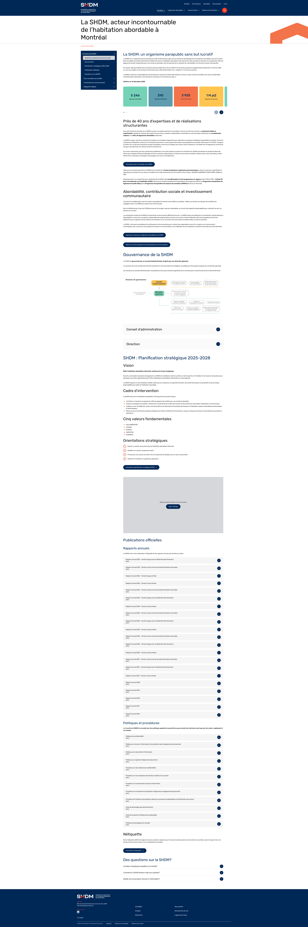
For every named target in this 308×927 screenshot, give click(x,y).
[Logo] (89, 8)
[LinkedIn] (78, 912)
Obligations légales (90, 87)
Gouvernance (89, 62)
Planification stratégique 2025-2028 (97, 66)
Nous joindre (217, 4)
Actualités (206, 4)
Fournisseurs (196, 4)
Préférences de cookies (137, 923)
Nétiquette (108, 923)
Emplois (186, 4)
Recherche (139, 915)
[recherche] (224, 10)
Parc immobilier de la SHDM (93, 78)
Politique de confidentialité (121, 923)
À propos (160, 10)
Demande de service (181, 911)
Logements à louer (181, 915)
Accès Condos (192, 10)
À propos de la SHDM (87, 46)
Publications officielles (92, 70)
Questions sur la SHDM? (92, 74)
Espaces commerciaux (209, 10)
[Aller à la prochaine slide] (221, 112)
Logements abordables (175, 10)
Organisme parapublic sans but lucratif (98, 58)
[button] (125, 112)
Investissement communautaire (94, 82)
